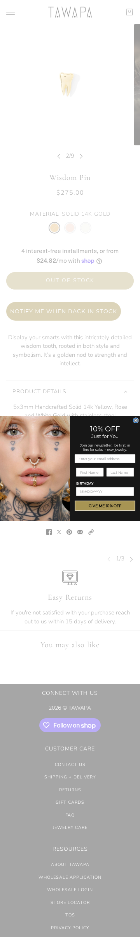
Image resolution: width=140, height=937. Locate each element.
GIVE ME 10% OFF (105, 505)
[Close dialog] (135, 420)
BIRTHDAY (84, 483)
